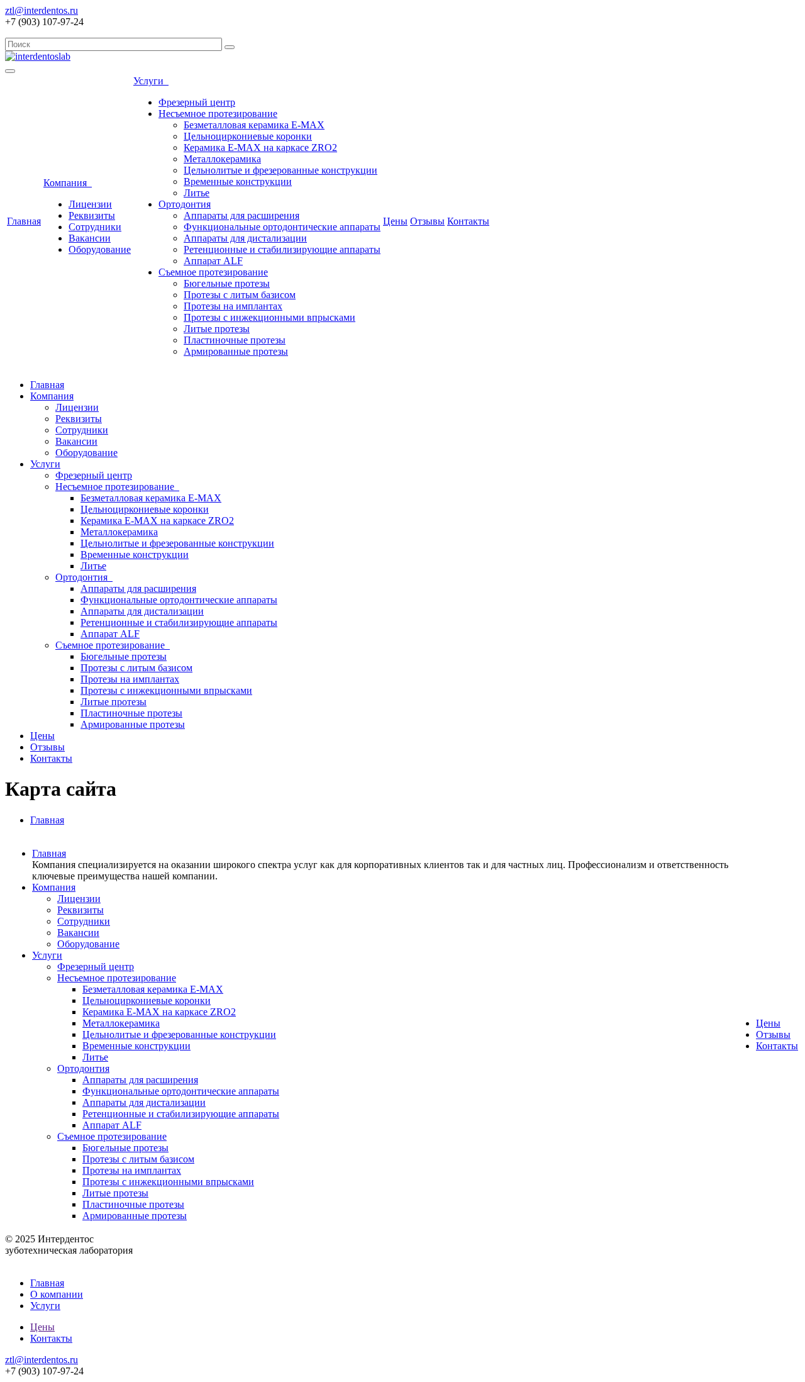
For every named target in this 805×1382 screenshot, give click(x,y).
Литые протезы (217, 328)
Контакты (468, 221)
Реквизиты (92, 215)
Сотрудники (95, 226)
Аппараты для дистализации (245, 238)
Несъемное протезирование (217, 113)
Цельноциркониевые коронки (248, 136)
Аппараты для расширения (241, 215)
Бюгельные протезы (227, 283)
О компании (56, 1294)
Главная (24, 221)
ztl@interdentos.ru (41, 10)
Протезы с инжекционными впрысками (269, 317)
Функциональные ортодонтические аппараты (282, 226)
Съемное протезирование (213, 272)
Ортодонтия (184, 204)
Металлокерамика (222, 158)
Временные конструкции (238, 181)
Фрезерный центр (196, 102)
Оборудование (100, 249)
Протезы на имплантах (233, 306)
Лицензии (90, 204)
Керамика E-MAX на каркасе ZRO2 (260, 147)
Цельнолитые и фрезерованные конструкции (280, 170)
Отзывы (427, 221)
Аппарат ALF (213, 260)
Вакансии (90, 238)
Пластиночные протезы (235, 340)
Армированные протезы (236, 351)
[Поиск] (230, 47)
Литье (196, 192)
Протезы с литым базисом (240, 294)
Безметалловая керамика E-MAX (254, 125)
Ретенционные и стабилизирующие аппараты (282, 249)
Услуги (151, 80)
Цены (395, 221)
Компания (67, 182)
